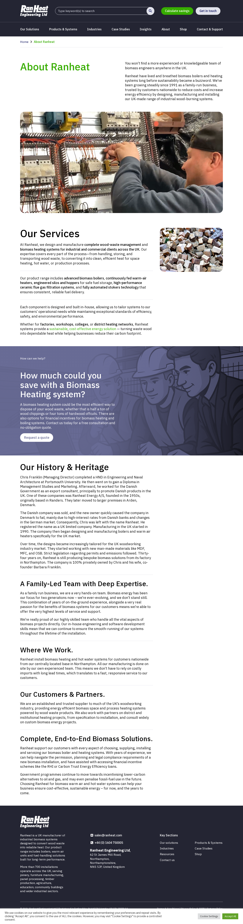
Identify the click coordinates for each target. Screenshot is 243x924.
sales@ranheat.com (108, 835)
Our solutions (169, 843)
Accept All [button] (230, 916)
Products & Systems (63, 29)
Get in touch (208, 11)
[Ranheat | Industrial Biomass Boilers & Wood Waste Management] (34, 11)
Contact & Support (210, 29)
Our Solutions (29, 29)
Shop (183, 29)
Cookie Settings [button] (209, 916)
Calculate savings (177, 11)
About (166, 29)
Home (24, 42)
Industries (94, 29)
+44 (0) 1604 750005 (109, 843)
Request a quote (36, 437)
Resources (167, 854)
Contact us (167, 860)
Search (150, 11)
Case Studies (121, 29)
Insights (145, 29)
